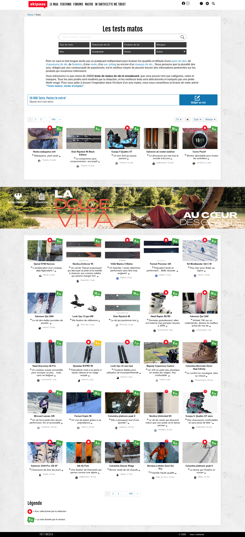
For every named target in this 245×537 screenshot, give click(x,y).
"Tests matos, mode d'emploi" (65, 86)
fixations (77, 64)
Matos (31, 14)
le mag (54, 4)
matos (89, 4)
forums (78, 4)
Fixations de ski (132, 44)
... (47, 119)
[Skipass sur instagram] (188, 4)
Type (197, 119)
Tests (38, 14)
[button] (207, 3)
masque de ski (143, 64)
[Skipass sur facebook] (184, 4)
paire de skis (179, 61)
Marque (210, 119)
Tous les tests (66, 44)
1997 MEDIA (47, 534)
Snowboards (98, 51)
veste (93, 64)
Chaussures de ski (101, 44)
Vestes (127, 51)
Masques (160, 44)
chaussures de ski (56, 64)
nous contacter (197, 534)
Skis (62, 51)
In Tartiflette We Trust (110, 4)
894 (53, 119)
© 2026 (182, 534)
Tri (178, 119)
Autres (159, 51)
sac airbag (110, 64)
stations (65, 4)
